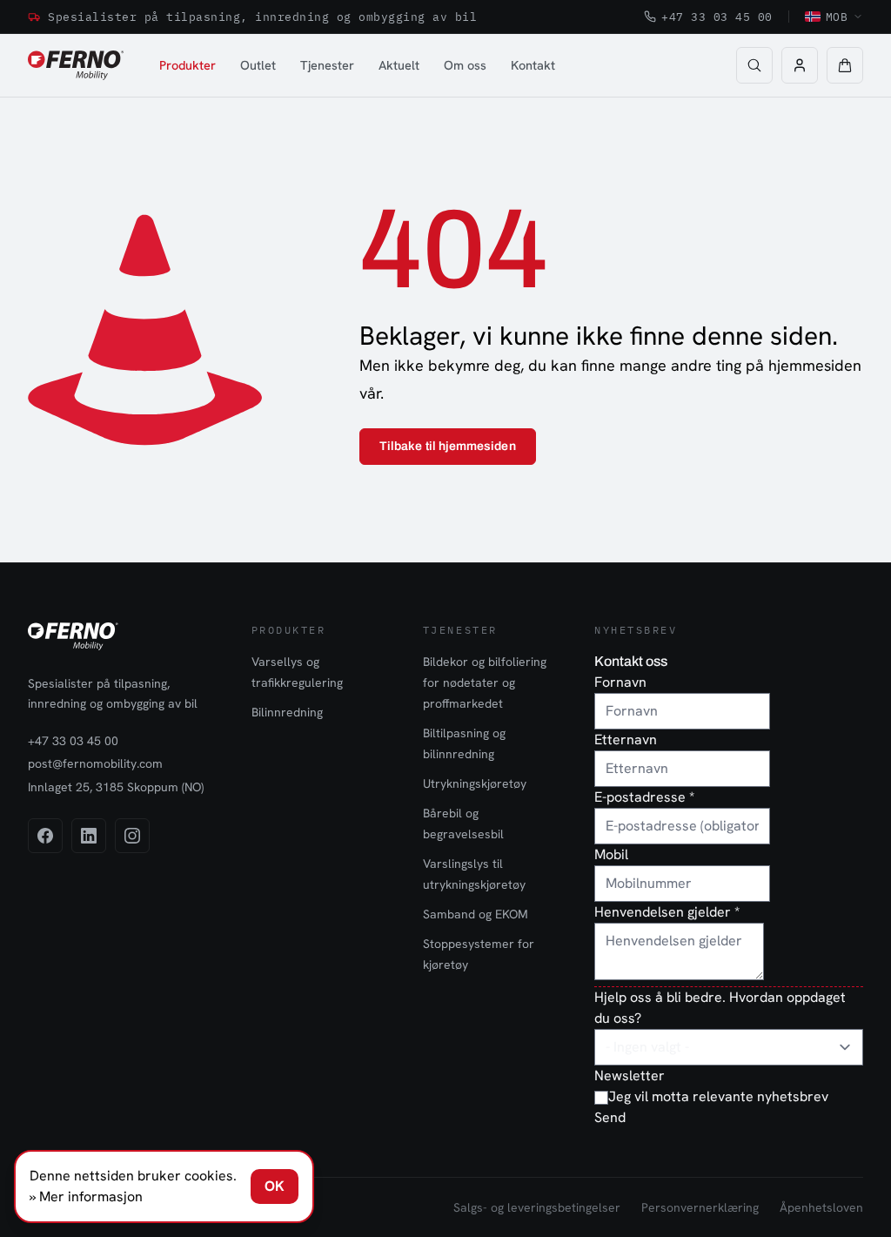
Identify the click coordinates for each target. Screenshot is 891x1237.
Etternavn (625, 739)
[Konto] (799, 65)
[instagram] (132, 835)
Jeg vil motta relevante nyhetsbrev (718, 1096)
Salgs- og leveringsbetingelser (536, 1207)
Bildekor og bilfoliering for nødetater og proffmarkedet (484, 682)
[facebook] (45, 835)
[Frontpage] (76, 65)
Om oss (465, 65)
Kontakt (533, 65)
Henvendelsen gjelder (667, 912)
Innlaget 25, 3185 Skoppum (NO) (116, 787)
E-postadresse (644, 797)
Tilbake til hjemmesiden (447, 446)
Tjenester (327, 65)
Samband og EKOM (475, 914)
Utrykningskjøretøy (474, 783)
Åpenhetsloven (821, 1207)
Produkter (187, 65)
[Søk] (754, 65)
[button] (845, 65)
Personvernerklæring (700, 1207)
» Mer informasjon (86, 1196)
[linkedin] (88, 835)
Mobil (611, 854)
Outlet (258, 65)
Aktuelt (399, 65)
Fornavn (620, 682)
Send (610, 1117)
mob (837, 17)
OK (275, 1186)
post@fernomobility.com (95, 763)
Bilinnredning (287, 712)
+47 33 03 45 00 (717, 17)
